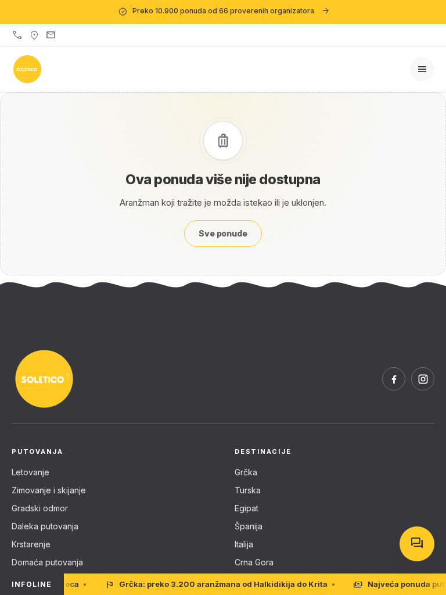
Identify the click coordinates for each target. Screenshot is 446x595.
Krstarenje (31, 544)
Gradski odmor (40, 508)
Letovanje (30, 472)
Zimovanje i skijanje (49, 490)
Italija (244, 544)
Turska (248, 490)
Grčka (246, 472)
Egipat (246, 508)
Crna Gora (254, 562)
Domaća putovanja (47, 562)
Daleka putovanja (45, 526)
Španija (248, 526)
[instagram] (422, 378)
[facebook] (393, 378)
